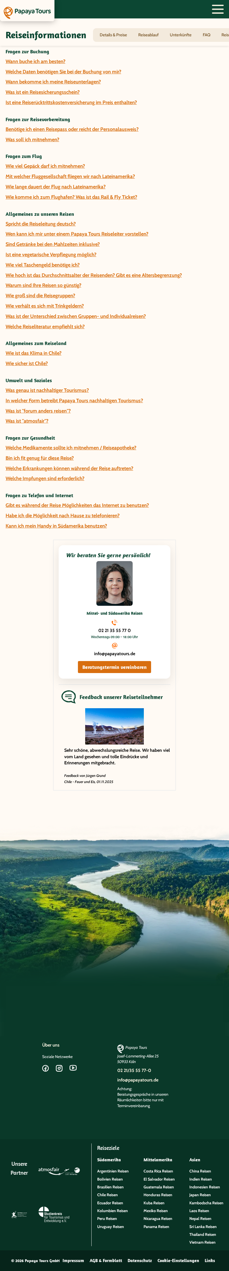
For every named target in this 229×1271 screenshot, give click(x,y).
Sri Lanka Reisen (203, 1226)
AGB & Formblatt (106, 1260)
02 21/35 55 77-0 (134, 1070)
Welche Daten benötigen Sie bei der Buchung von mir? (63, 72)
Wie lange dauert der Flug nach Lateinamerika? (56, 187)
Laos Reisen (199, 1210)
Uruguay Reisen (110, 1226)
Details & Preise (113, 34)
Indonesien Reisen (204, 1186)
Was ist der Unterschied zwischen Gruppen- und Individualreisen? (76, 316)
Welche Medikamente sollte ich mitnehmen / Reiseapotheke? (71, 448)
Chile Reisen (107, 1194)
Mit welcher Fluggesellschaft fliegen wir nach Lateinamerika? (70, 176)
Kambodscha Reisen (206, 1202)
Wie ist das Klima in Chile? (33, 353)
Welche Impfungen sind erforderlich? (45, 478)
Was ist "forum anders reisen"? (38, 411)
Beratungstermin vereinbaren (114, 667)
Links (210, 1260)
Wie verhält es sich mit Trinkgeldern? (45, 306)
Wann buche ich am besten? (35, 61)
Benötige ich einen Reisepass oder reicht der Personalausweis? (72, 129)
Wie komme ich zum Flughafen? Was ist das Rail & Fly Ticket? (71, 197)
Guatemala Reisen (159, 1186)
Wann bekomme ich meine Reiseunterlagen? (53, 82)
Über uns (50, 1045)
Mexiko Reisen (156, 1210)
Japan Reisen (200, 1194)
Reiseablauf (148, 34)
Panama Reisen (156, 1226)
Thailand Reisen (202, 1234)
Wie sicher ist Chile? (27, 363)
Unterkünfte (181, 34)
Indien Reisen (200, 1179)
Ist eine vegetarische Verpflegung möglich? (51, 255)
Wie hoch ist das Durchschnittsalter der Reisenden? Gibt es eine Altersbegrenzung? (94, 275)
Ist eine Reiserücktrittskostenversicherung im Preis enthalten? (71, 102)
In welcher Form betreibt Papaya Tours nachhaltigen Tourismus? (74, 401)
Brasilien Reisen (110, 1186)
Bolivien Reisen (110, 1179)
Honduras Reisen (158, 1194)
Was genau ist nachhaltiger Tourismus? (47, 390)
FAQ (206, 34)
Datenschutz (140, 1260)
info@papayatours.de (114, 653)
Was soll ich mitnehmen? (32, 140)
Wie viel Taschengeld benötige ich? (43, 265)
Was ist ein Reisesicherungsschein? (43, 92)
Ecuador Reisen (110, 1202)
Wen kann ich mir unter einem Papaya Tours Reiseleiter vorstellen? (77, 234)
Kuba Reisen (154, 1202)
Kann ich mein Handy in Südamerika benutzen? (56, 526)
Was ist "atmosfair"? (27, 421)
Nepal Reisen (200, 1218)
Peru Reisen (107, 1218)
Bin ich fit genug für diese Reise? (40, 458)
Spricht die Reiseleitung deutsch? (41, 224)
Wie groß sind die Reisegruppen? (40, 296)
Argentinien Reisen (113, 1171)
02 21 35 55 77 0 (114, 630)
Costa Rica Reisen (158, 1171)
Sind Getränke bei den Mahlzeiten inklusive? (53, 244)
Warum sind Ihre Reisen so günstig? (43, 285)
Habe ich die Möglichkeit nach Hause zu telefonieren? (63, 516)
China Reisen (200, 1171)
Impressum (73, 1260)
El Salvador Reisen (159, 1179)
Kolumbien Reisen (112, 1210)
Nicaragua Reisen (158, 1218)
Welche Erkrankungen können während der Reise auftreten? (69, 468)
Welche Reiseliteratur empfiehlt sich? (45, 327)
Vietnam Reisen (202, 1242)
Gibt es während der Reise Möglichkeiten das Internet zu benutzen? (77, 505)
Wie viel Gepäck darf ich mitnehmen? (45, 166)
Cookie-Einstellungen (178, 1260)
